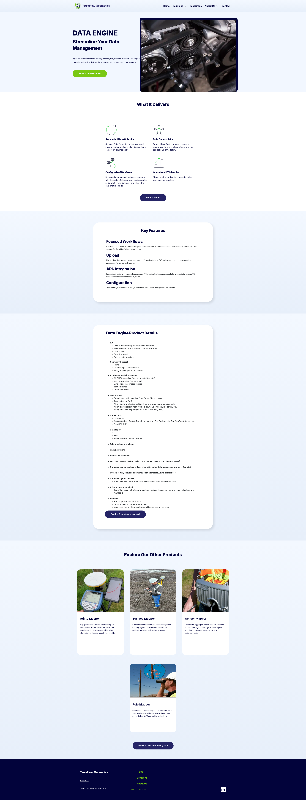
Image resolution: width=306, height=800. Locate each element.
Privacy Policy (84, 781)
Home (166, 6)
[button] (185, 6)
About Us (210, 6)
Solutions (178, 6)
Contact (225, 6)
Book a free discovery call (125, 514)
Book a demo (153, 197)
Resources (196, 6)
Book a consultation (90, 73)
